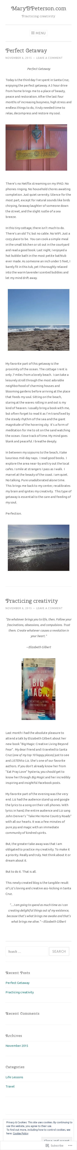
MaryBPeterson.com (38, 8)
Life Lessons (14, 1077)
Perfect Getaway (26, 50)
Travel (10, 1086)
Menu (41, 33)
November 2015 (17, 1045)
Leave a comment (49, 58)
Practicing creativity (32, 600)
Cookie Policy (20, 1133)
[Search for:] (27, 951)
